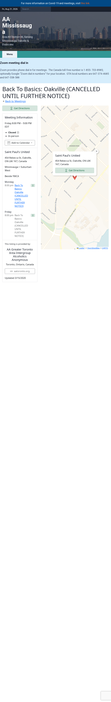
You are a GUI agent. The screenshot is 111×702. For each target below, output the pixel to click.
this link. (85, 3)
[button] (75, 177)
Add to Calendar (20, 142)
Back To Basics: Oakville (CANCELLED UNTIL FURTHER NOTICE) (21, 196)
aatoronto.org (22, 271)
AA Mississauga (17, 25)
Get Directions (22, 108)
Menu (10, 54)
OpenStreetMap (93, 248)
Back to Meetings (15, 101)
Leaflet (81, 248)
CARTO (105, 248)
